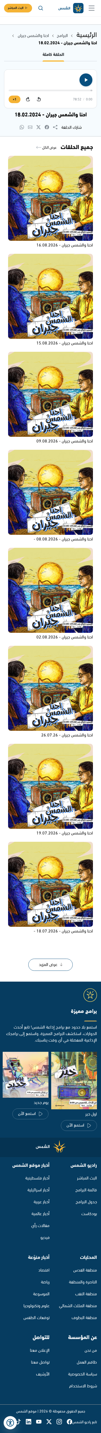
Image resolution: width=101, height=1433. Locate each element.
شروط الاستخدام (83, 1386)
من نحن (91, 1350)
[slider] (50, 90)
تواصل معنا (40, 1362)
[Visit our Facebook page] (69, 1422)
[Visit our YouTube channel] (41, 1422)
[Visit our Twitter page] (51, 1422)
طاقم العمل (87, 1362)
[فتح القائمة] (91, 8)
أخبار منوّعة (39, 1257)
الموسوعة (41, 1294)
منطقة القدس (85, 1270)
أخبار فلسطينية (37, 1178)
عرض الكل (49, 147)
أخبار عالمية (41, 1214)
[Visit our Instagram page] (62, 1422)
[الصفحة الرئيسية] (70, 8)
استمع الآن (75, 1125)
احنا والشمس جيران (33, 36)
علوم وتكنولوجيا (36, 1306)
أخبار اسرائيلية (38, 1190)
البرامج (62, 36)
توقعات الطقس (36, 1318)
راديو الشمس (84, 1165)
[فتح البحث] (40, 8)
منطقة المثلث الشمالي (78, 1306)
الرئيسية (86, 35)
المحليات (88, 1257)
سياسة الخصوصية (82, 1374)
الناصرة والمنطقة (83, 1282)
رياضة (45, 1282)
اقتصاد (44, 1270)
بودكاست (89, 1214)
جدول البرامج (86, 1202)
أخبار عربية (42, 1202)
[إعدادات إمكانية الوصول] (10, 1422)
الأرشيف (43, 1374)
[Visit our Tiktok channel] (21, 1422)
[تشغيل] (85, 79)
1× (14, 99)
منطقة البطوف (84, 1318)
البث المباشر (15, 8)
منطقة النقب (86, 1294)
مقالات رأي (40, 1226)
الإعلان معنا (40, 1350)
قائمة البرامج (86, 1190)
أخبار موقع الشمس (31, 1165)
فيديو (45, 1238)
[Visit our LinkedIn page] (31, 1422)
